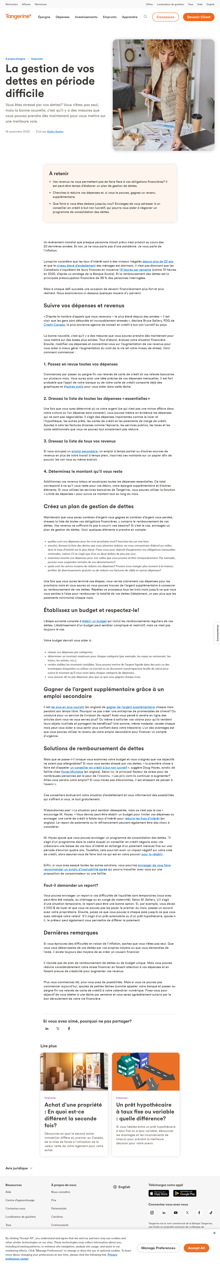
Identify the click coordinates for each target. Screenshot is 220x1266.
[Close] (214, 1233)
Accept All (196, 1248)
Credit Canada (54, 325)
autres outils (74, 387)
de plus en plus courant (67, 707)
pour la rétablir (151, 854)
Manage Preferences (158, 1248)
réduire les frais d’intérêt (142, 818)
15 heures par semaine (135, 270)
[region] (110, 1247)
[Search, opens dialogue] (145, 16)
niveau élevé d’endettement (76, 266)
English (210, 4)
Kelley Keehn (55, 131)
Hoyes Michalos (72, 772)
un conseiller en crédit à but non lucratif (98, 768)
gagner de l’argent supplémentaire (130, 707)
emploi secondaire (85, 451)
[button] (44, 17)
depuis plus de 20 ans (157, 261)
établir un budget (94, 621)
